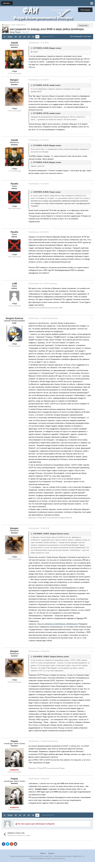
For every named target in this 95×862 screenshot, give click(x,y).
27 (24, 37)
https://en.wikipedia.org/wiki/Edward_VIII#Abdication (57, 624)
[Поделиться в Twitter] (7, 844)
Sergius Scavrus (56, 533)
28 (28, 37)
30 (37, 37)
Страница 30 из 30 (48, 36)
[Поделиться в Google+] (11, 844)
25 (15, 37)
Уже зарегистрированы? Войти (63, 10)
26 (20, 37)
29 (33, 37)
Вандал (52, 48)
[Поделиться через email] (15, 844)
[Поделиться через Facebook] (3, 844)
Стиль (51, 853)
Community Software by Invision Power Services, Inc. (47, 858)
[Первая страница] (4, 36)
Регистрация (85, 10)
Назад (10, 37)
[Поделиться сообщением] (91, 42)
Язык (42, 853)
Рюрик (52, 192)
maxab (51, 85)
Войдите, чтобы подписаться (14, 24)
